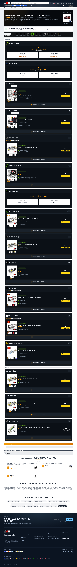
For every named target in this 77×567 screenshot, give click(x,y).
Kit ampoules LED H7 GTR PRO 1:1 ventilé (27, 93)
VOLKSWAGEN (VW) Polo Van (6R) (32, 506)
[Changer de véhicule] (26, 5)
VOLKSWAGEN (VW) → (62, 506)
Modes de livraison (37, 534)
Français (7, 558)
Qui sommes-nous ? (51, 533)
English (13, 558)
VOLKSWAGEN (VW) (14, 7)
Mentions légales (10, 562)
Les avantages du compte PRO (39, 538)
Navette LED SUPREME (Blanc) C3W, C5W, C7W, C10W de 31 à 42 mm (34, 427)
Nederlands (48, 558)
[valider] (50, 3)
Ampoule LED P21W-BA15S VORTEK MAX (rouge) (29, 297)
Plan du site (5, 562)
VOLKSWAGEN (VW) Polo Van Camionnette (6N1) (48, 506)
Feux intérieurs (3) (7, 35)
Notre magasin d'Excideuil (52, 536)
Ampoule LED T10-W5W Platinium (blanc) (28, 147)
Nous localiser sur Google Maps (53, 538)
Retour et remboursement (38, 536)
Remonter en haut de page (68, 563)
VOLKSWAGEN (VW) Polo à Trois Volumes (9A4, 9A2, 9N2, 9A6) (21, 503)
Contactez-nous (37, 533)
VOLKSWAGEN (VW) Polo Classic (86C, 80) (59, 503)
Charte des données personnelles (30, 562)
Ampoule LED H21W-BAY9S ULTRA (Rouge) (28, 350)
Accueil (9, 7)
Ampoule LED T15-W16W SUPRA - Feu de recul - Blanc (30, 270)
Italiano (30, 558)
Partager (64, 12)
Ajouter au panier (66, 95)
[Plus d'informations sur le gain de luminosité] (32, 95)
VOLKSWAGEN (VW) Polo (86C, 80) (13, 501)
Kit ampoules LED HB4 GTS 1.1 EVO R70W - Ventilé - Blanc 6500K (33, 173)
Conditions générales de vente (19, 562)
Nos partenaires (51, 534)
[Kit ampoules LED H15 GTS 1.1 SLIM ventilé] (35, 467)
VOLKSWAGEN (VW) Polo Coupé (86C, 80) (18, 506)
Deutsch (24, 558)
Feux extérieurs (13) (7, 33)
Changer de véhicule (67, 23)
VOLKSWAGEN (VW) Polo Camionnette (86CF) (41, 503)
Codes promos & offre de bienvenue (25, 540)
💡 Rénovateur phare (41, 5)
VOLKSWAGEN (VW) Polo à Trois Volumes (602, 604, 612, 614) (58, 501)
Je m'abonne (69, 519)
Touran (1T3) (21, 7)
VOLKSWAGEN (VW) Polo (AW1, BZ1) (40, 501)
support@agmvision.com (66, 543)
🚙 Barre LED (29, 5)
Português (36, 558)
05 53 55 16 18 (65, 538)
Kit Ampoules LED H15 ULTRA (25, 119)
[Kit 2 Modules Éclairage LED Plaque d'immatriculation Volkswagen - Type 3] (35, 476)
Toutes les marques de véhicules (26, 533)
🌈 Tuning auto (35, 5)
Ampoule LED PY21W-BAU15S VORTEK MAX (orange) (30, 219)
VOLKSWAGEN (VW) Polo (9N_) (27, 501)
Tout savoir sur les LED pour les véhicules (26, 535)
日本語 (42, 558)
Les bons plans (23, 537)
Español (18, 558)
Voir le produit (66, 430)
